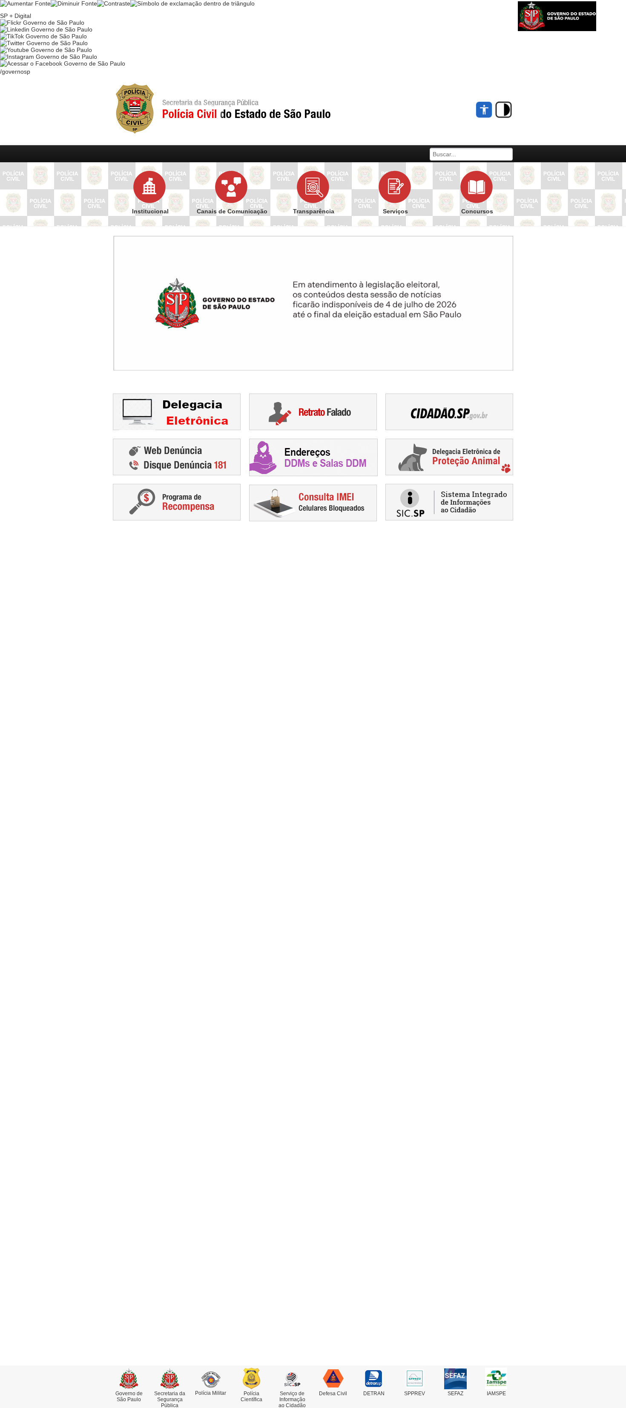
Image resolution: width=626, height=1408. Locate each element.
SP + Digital (15, 15)
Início (238, 109)
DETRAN (374, 1394)
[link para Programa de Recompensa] (177, 501)
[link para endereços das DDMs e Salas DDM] (313, 457)
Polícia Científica (251, 1396)
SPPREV (414, 1394)
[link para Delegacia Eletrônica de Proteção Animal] (449, 456)
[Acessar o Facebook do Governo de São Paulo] (62, 63)
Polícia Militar (210, 1393)
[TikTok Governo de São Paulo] (43, 36)
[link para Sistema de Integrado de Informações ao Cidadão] (449, 502)
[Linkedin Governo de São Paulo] (46, 29)
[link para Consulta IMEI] (313, 502)
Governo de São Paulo (129, 1396)
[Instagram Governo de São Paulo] (48, 56)
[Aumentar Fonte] (25, 3)
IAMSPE (496, 1394)
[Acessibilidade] (484, 109)
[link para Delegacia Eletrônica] (177, 411)
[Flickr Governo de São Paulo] (42, 22)
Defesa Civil (333, 1394)
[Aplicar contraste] (113, 3)
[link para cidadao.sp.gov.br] (449, 411)
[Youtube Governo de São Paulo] (46, 49)
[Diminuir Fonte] (74, 3)
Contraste (503, 109)
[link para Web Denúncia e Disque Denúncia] (177, 456)
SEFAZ (455, 1394)
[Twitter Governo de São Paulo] (44, 43)
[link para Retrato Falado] (313, 411)
